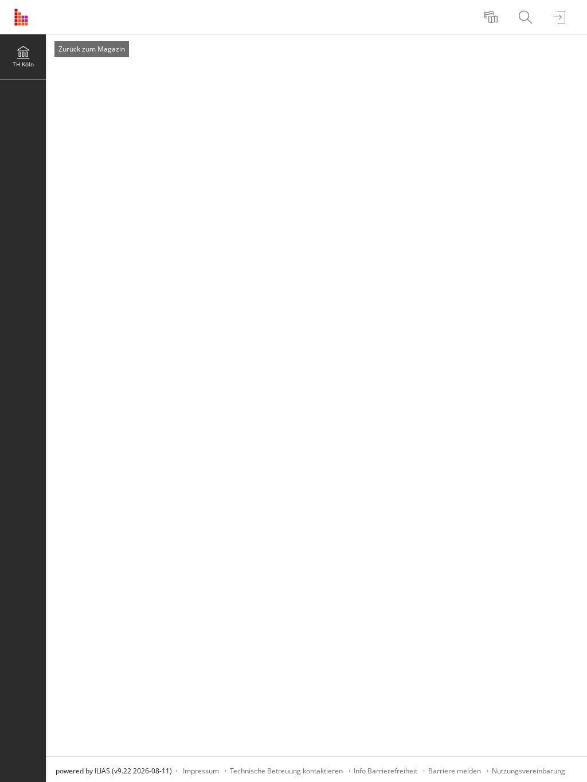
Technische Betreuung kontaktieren (286, 771)
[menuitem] (492, 17)
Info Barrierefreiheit (385, 771)
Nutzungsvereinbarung (528, 771)
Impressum (201, 771)
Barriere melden (454, 771)
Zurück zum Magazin (91, 49)
